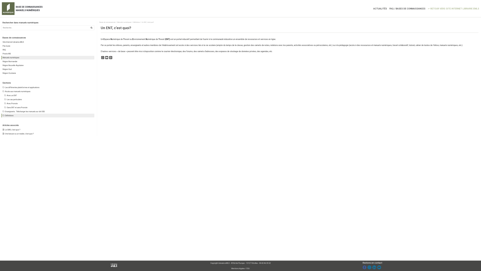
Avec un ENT (12, 95)
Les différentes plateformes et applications (22, 87)
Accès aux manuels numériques (17, 91)
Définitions (136, 22)
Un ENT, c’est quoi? (148, 22)
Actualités (380, 8)
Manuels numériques (124, 22)
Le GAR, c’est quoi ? (12, 130)
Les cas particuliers (14, 99)
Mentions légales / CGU (240, 268)
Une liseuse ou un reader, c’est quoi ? (19, 134)
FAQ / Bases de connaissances (407, 8)
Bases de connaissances (107, 22)
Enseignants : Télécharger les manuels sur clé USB (25, 112)
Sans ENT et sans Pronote (17, 108)
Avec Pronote (12, 104)
